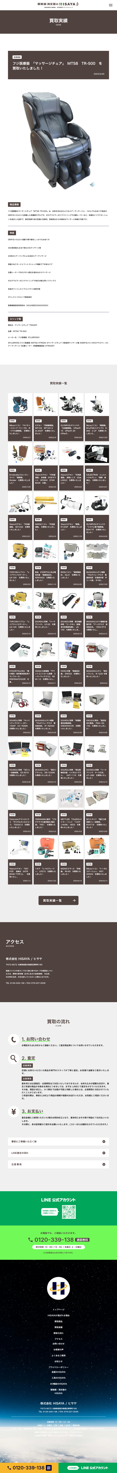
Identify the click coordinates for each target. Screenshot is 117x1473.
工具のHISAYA (58, 1377)
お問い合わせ (58, 1343)
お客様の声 (58, 1349)
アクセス (58, 1338)
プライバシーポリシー (58, 1367)
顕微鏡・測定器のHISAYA (58, 1391)
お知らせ (58, 1361)
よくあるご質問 (58, 1355)
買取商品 (58, 1321)
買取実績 (58, 1327)
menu (110, 5)
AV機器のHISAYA (58, 1383)
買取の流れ (58, 1333)
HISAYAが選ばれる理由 (58, 1315)
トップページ (58, 1309)
